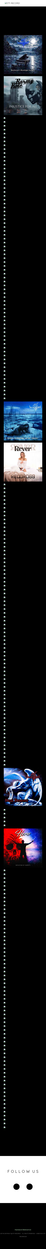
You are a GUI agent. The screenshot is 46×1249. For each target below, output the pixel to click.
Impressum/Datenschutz (23, 1230)
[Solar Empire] (23, 398)
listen (33, 67)
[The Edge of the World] (23, 825)
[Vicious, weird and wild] (23, 1127)
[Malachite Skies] (23, 765)
